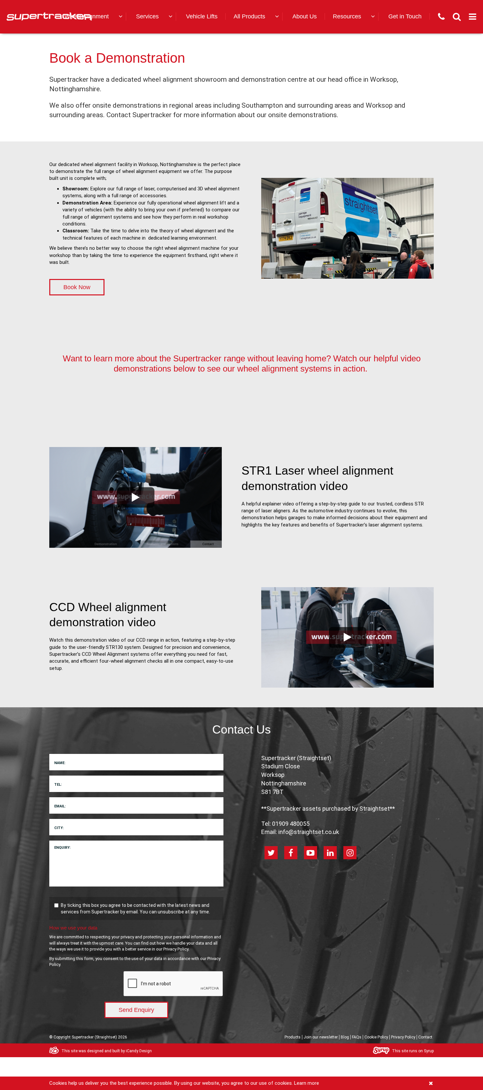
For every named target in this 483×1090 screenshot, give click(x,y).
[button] (92, 16)
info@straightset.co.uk (308, 831)
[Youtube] (310, 852)
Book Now (76, 287)
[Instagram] (350, 852)
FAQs (356, 1037)
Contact (425, 1037)
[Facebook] (291, 852)
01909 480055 (291, 823)
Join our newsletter (321, 1037)
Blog (345, 1037)
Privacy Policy (175, 949)
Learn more (306, 1083)
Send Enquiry (136, 1010)
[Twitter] (271, 852)
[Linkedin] (330, 852)
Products (293, 1037)
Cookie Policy (376, 1037)
